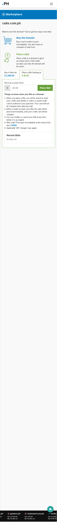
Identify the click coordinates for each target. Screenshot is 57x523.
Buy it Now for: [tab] (10, 74)
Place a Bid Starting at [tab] (31, 74)
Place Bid (45, 87)
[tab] (14, 125)
